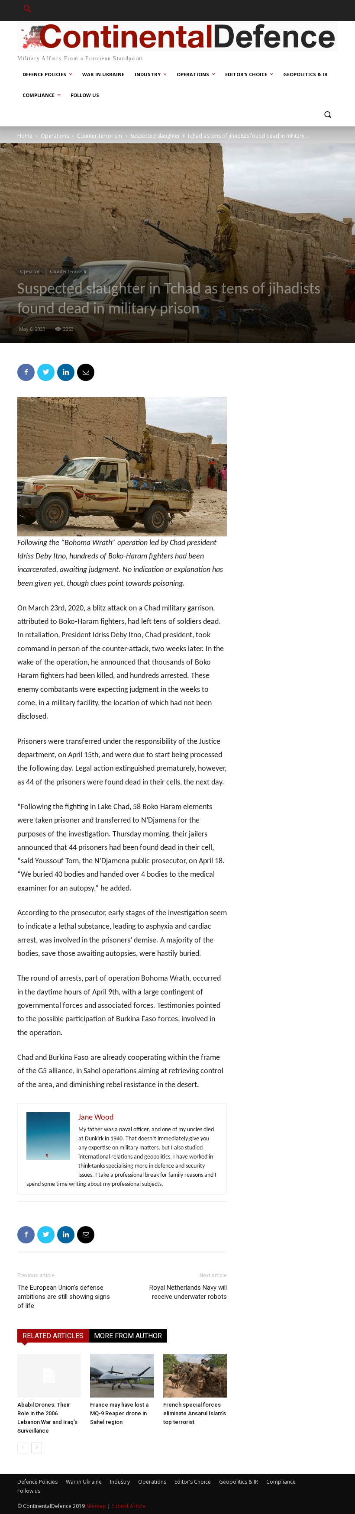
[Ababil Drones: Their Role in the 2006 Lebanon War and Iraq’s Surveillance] (49, 1376)
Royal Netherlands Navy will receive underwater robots (188, 1292)
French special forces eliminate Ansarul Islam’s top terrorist (194, 1413)
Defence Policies (37, 1481)
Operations (55, 135)
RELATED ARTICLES (53, 1336)
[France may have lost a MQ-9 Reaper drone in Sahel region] (122, 1376)
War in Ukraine (84, 1481)
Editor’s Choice (192, 1481)
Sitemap (96, 1506)
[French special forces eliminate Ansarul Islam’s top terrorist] (195, 1376)
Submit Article (128, 1506)
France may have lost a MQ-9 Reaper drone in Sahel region (119, 1413)
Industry (120, 1481)
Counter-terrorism (99, 135)
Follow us (28, 1491)
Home (24, 135)
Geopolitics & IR (238, 1481)
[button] (27, 10)
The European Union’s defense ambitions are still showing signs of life (63, 1297)
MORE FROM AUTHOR (128, 1336)
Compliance (281, 1481)
